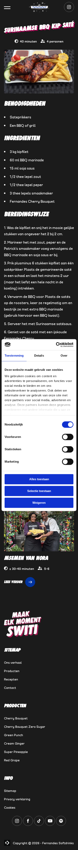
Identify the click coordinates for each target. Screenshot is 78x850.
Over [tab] (64, 355)
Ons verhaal (13, 662)
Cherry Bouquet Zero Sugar (24, 726)
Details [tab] (39, 355)
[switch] (67, 437)
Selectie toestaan (39, 491)
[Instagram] (69, 10)
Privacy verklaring (17, 798)
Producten (11, 670)
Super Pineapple (16, 751)
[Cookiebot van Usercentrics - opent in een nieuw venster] (56, 344)
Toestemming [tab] (14, 355)
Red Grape (12, 760)
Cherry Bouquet (16, 718)
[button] (7, 8)
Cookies (9, 807)
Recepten (11, 679)
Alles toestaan (39, 479)
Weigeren (39, 502)
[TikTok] (39, 824)
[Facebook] (28, 824)
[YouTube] (50, 824)
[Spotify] (61, 824)
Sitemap (10, 790)
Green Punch (13, 734)
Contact (10, 687)
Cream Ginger (14, 743)
